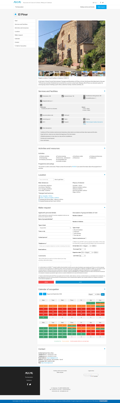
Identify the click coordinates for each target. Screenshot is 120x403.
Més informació (95, 401)
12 (62, 309)
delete (46, 282)
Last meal (75, 255)
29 (90, 314)
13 (71, 309)
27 (71, 314)
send (80, 282)
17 (43, 311)
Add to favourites (21, 46)
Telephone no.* (42, 243)
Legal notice (91, 370)
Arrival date (76, 246)
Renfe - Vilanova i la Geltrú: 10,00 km (49, 197)
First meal (76, 249)
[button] (103, 45)
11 (53, 309)
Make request (101, 7)
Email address (42, 249)
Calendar (17, 38)
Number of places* (78, 215)
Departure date (77, 252)
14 (81, 309)
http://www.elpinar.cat (47, 362)
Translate (95, 376)
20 (71, 311)
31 (43, 317)
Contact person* (42, 237)
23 (100, 311)
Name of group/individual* (45, 219)
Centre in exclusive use (79, 238)
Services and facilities (21, 24)
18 (53, 311)
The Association (19, 7)
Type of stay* (76, 227)
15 (90, 309)
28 (81, 314)
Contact (17, 42)
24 (43, 314)
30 (100, 314)
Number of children (78, 221)
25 (53, 314)
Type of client (42, 225)
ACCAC (74, 166)
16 (100, 309)
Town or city (41, 231)
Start (16, 20)
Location (17, 31)
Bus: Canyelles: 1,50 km (46, 196)
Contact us (29, 380)
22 (90, 311)
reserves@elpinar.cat (52, 358)
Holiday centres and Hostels (87, 7)
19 (62, 311)
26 (62, 314)
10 (43, 309)
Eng (95, 2)
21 (81, 311)
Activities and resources (22, 28)
